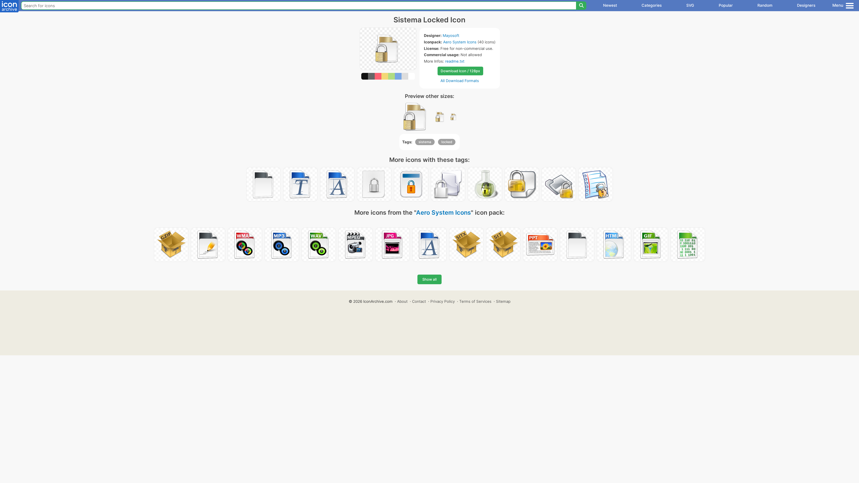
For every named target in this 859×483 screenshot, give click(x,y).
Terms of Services (475, 301)
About (402, 301)
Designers (806, 5)
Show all (429, 279)
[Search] (581, 5)
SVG (690, 5)
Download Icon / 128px (460, 71)
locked (446, 142)
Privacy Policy (442, 301)
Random (764, 5)
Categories (652, 5)
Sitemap (503, 301)
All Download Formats (459, 80)
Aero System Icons (459, 42)
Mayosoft (451, 35)
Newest (610, 5)
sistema (425, 142)
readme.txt (454, 61)
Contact (419, 301)
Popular (726, 5)
